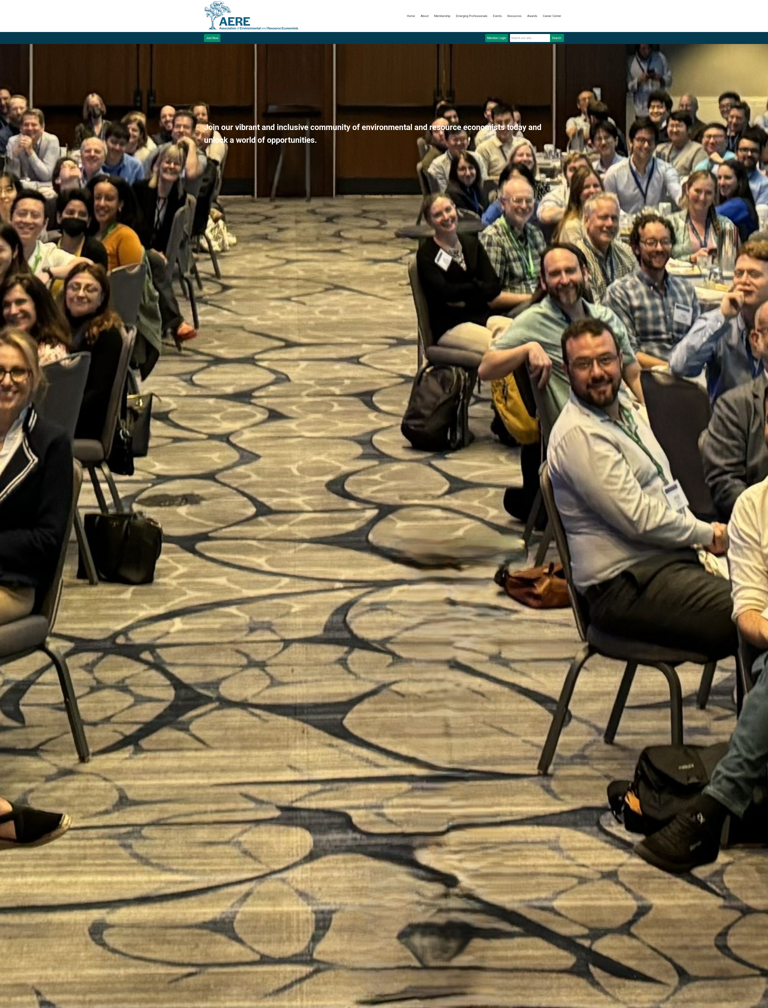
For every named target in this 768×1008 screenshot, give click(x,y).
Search (556, 38)
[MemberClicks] (251, 16)
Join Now (212, 38)
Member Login (496, 38)
